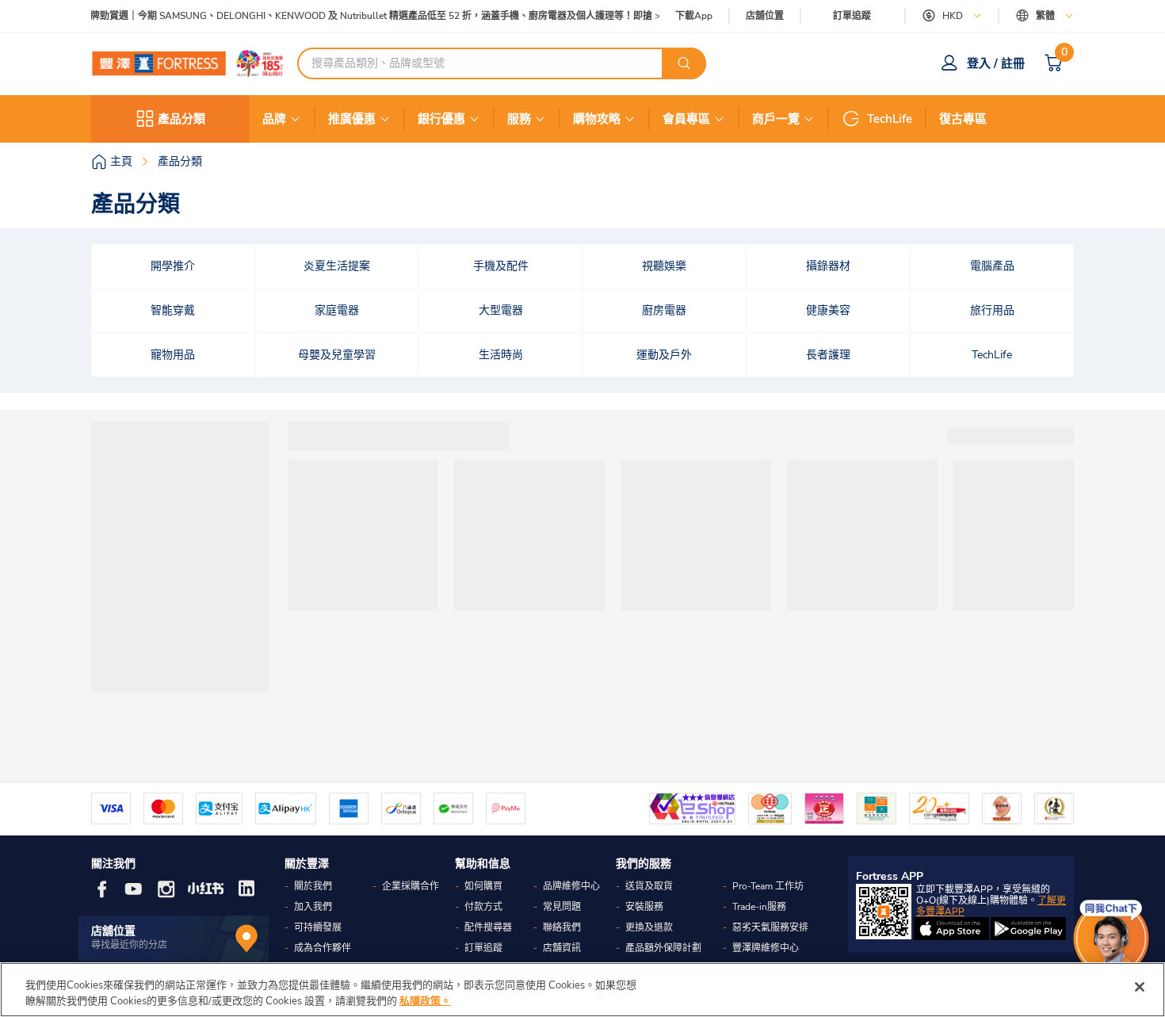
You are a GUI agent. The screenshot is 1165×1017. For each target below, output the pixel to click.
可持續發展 (318, 927)
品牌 (274, 119)
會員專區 (686, 119)
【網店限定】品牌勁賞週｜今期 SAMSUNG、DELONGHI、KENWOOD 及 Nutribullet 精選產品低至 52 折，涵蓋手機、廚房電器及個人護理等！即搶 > (342, 16)
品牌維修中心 (571, 886)
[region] (582, 989)
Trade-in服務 (759, 906)
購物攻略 (597, 119)
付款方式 (483, 906)
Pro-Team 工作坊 (768, 886)
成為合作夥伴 (322, 948)
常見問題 (562, 906)
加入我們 (313, 906)
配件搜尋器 (488, 927)
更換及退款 (649, 927)
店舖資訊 (562, 948)
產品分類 (181, 119)
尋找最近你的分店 (129, 945)
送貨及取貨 (649, 886)
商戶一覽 (776, 119)
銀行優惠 (441, 119)
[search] (684, 63)
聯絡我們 (562, 927)
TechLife (889, 119)
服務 (519, 119)
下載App (693, 16)
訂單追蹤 (852, 16)
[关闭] (1139, 986)
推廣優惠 (352, 119)
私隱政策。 (425, 1000)
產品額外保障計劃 (663, 948)
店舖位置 (765, 16)
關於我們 (313, 886)
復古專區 (963, 119)
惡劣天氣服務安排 (770, 927)
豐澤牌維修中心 (765, 948)
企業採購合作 (410, 886)
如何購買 (483, 886)
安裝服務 (644, 906)
